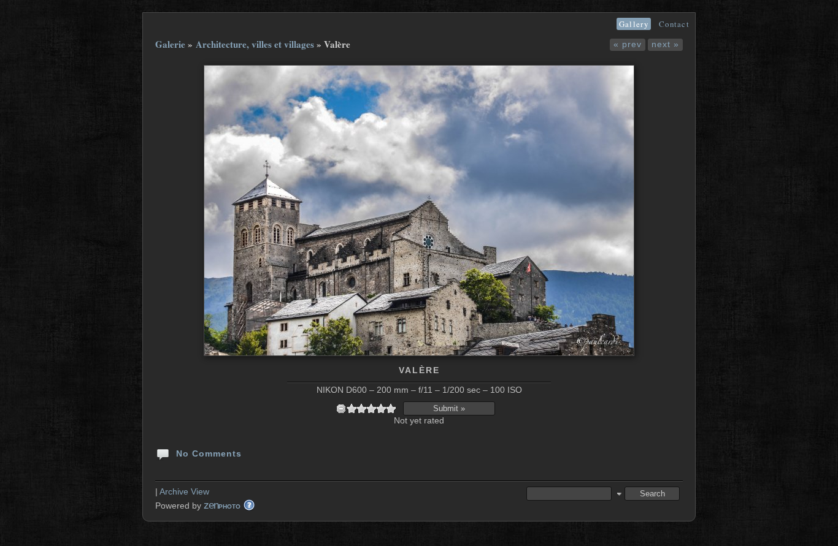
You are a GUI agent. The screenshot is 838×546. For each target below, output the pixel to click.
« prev (627, 44)
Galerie (170, 44)
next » (665, 44)
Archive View (184, 491)
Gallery (633, 23)
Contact (674, 23)
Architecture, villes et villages (255, 44)
